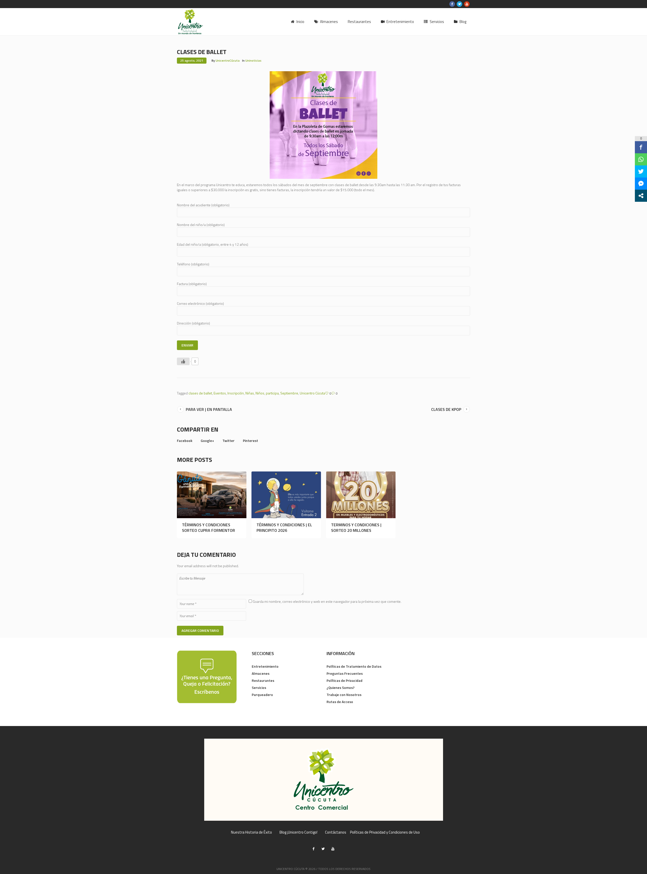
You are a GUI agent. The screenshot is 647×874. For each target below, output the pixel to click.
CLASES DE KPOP (446, 409)
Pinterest (250, 440)
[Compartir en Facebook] (641, 147)
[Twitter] (459, 4)
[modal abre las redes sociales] (641, 196)
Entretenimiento (265, 666)
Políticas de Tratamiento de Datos (354, 666)
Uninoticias (253, 60)
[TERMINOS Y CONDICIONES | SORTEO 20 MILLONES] (361, 494)
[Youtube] (467, 4)
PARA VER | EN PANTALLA (209, 409)
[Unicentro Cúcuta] (323, 780)
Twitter (228, 440)
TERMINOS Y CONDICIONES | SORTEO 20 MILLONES (356, 527)
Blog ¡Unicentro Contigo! (298, 832)
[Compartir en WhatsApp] (641, 159)
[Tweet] (641, 171)
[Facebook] (452, 4)
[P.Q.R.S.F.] (207, 676)
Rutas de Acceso (340, 701)
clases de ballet (200, 393)
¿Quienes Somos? (341, 687)
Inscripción (235, 393)
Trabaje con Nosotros (344, 694)
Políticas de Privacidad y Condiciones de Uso (385, 832)
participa (272, 393)
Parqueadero (262, 694)
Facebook (184, 440)
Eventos (220, 393)
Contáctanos (335, 832)
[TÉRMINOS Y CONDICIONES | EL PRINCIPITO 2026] (286, 494)
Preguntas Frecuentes (345, 673)
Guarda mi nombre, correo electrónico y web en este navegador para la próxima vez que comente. (327, 601)
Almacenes (260, 673)
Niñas (249, 393)
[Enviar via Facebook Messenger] (641, 184)
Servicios (259, 687)
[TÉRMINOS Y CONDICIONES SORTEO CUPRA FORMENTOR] (211, 494)
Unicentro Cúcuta (312, 393)
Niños (260, 393)
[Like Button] (183, 361)
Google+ (207, 440)
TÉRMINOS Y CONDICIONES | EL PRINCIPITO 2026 (284, 527)
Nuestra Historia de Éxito (251, 832)
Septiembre (289, 393)
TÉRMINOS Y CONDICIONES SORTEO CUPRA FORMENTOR (208, 527)
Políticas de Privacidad (344, 680)
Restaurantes (263, 680)
